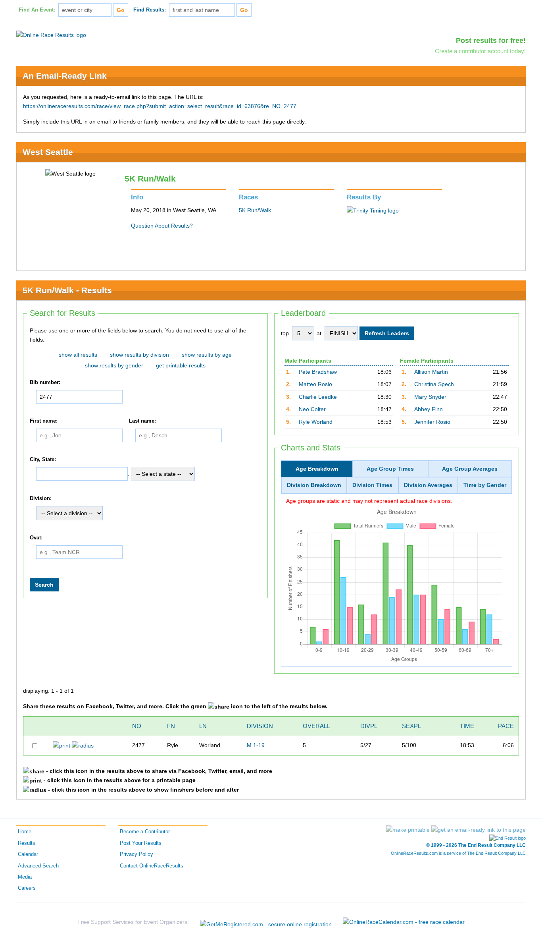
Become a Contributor (145, 832)
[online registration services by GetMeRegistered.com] (266, 922)
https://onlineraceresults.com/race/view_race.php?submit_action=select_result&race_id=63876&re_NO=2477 (159, 106)
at (319, 333)
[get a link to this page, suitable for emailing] (478, 830)
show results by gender (114, 365)
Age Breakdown (317, 469)
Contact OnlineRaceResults (151, 866)
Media (25, 877)
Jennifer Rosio (432, 422)
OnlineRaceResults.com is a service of (458, 853)
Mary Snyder (430, 397)
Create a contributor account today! (480, 51)
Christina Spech (434, 384)
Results (26, 843)
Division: (41, 498)
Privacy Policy (136, 854)
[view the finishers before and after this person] (83, 745)
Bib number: (45, 383)
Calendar (28, 854)
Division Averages (428, 485)
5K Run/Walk (255, 210)
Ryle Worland (316, 422)
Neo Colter (312, 409)
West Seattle (48, 151)
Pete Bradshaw (318, 372)
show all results (78, 355)
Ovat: (36, 538)
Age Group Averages (470, 469)
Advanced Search (38, 866)
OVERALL (316, 725)
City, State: (43, 459)
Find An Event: (37, 10)
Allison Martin (431, 372)
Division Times (372, 485)
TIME (467, 725)
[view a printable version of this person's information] (61, 745)
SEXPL (411, 725)
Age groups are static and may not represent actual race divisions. (369, 501)
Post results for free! (491, 40)
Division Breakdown (314, 485)
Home (24, 832)
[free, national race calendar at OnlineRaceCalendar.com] (404, 922)
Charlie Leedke (318, 397)
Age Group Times (390, 469)
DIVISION (260, 725)
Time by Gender (484, 485)
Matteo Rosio (315, 384)
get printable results (181, 365)
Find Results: (149, 10)
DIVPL (368, 725)
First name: (44, 421)
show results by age (207, 355)
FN (171, 725)
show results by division (139, 355)
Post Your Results (140, 843)
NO (136, 725)
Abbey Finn (428, 409)
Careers (27, 888)
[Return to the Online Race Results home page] (51, 34)
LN (203, 725)
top (285, 333)
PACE (506, 725)
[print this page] (408, 830)
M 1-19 (256, 745)
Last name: (142, 421)
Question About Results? (162, 225)
